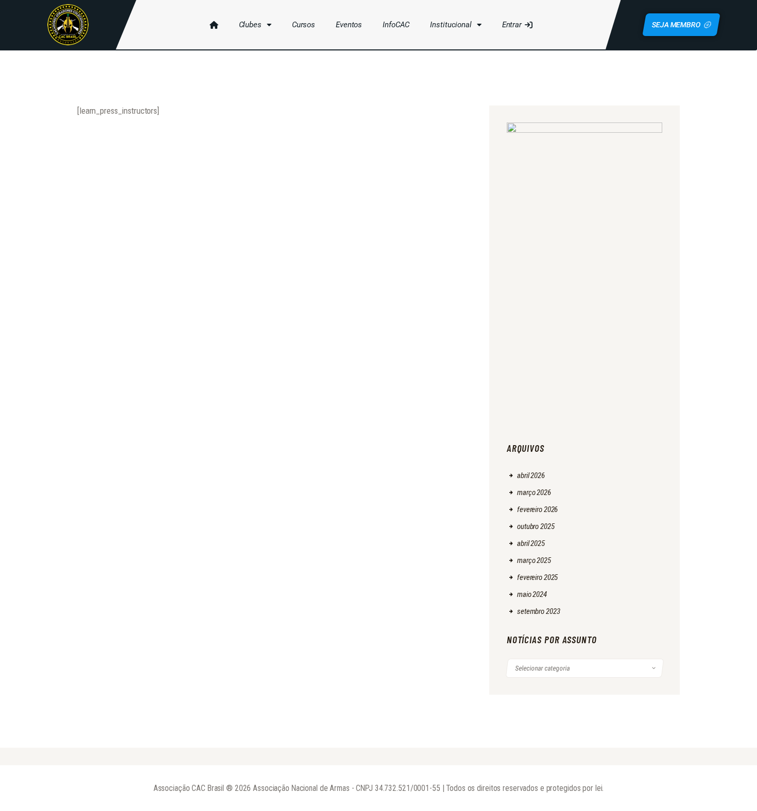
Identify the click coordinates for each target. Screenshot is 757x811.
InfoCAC (396, 24)
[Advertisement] (585, 364)
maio (532, 594)
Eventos (349, 24)
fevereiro (537, 509)
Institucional (450, 24)
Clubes (250, 24)
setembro (538, 611)
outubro (536, 526)
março (534, 492)
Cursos (303, 24)
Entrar (512, 24)
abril (531, 475)
